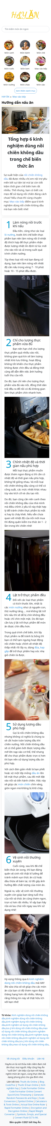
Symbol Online (25, 1101)
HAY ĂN (5, 96)
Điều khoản (28, 1058)
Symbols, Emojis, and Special (32, 1114)
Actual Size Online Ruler (33, 1104)
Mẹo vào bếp (19, 96)
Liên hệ (40, 1058)
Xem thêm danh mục (25, 90)
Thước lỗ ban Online (28, 1084)
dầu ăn (36, 773)
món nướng (16, 607)
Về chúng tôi (13, 1058)
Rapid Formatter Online (16, 1107)
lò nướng (9, 234)
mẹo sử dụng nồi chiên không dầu (31, 1044)
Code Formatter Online (33, 1088)
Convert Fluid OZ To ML (26, 1117)
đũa (37, 647)
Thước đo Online (28, 1081)
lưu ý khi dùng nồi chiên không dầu (24, 1028)
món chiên (24, 784)
